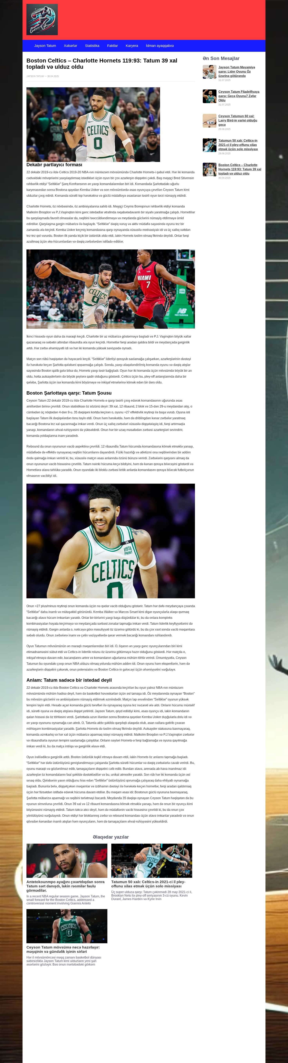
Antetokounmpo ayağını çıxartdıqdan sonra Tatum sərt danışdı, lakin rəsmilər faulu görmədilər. (65, 886)
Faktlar (112, 46)
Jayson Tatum (45, 46)
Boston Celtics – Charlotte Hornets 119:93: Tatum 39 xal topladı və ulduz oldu (239, 169)
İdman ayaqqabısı (160, 46)
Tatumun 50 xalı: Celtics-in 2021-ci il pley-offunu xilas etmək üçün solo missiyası (148, 884)
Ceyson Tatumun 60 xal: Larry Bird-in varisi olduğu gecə (237, 120)
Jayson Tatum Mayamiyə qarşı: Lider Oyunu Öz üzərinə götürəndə (236, 72)
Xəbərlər (70, 46)
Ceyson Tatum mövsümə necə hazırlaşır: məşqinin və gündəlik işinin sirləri (63, 949)
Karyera (132, 46)
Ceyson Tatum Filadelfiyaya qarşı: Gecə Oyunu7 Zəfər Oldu (238, 96)
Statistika (92, 46)
